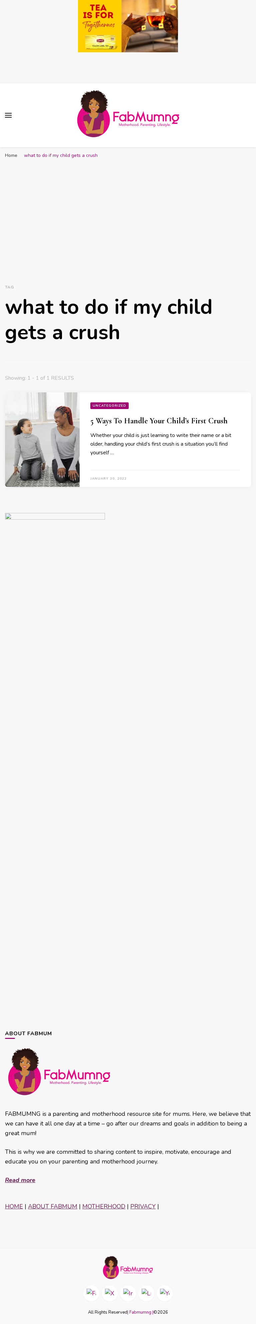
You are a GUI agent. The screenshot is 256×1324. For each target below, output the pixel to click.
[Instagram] (128, 1293)
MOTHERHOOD (103, 1206)
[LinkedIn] (146, 1293)
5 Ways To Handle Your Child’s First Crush (159, 421)
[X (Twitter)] (110, 1293)
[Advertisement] (128, 211)
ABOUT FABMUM (52, 1206)
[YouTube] (165, 1293)
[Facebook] (91, 1293)
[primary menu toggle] (8, 115)
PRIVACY (143, 1206)
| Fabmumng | (140, 1312)
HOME (14, 1206)
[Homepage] (128, 1267)
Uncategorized (109, 405)
